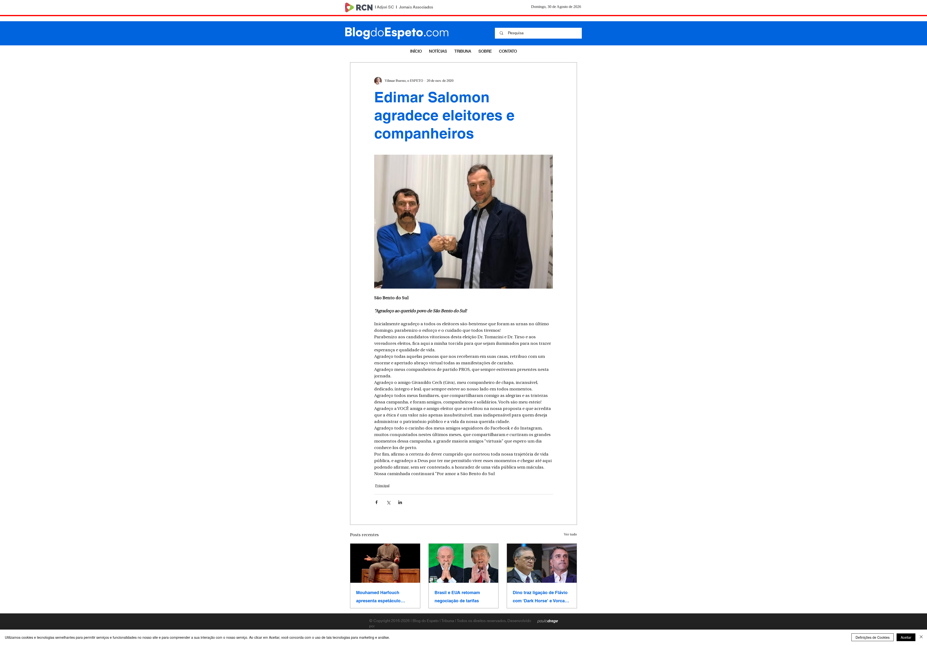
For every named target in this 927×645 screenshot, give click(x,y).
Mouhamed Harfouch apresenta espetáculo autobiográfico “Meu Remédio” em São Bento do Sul (384, 597)
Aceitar (906, 637)
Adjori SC (385, 7)
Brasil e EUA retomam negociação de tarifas (457, 597)
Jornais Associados (416, 7)
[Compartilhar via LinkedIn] (400, 502)
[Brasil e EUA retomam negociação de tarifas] (464, 563)
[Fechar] (921, 637)
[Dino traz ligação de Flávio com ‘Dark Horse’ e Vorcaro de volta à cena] (542, 563)
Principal (382, 486)
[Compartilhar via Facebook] (376, 502)
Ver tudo (570, 534)
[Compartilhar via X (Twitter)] (388, 502)
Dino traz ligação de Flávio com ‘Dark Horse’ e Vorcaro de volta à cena (541, 597)
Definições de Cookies (873, 637)
